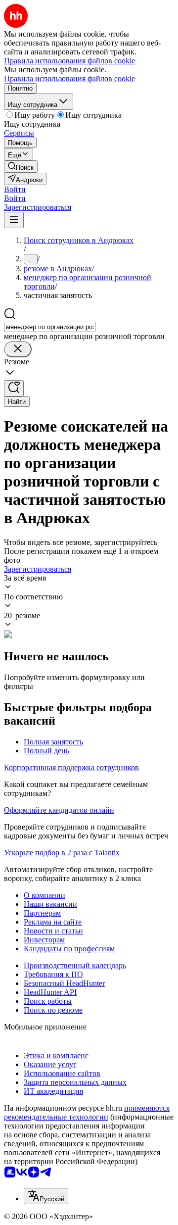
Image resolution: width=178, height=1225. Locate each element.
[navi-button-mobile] (14, 220)
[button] (15, 189)
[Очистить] (18, 349)
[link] (21, 166)
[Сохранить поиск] (14, 388)
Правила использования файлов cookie (69, 78)
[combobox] (49, 327)
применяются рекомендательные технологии (87, 1112)
